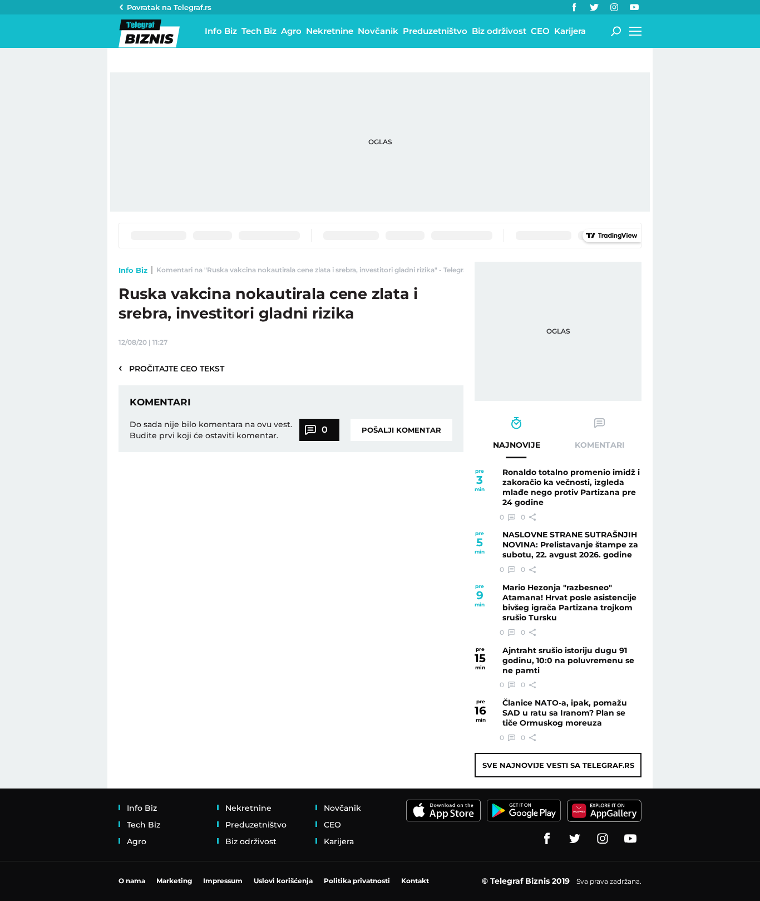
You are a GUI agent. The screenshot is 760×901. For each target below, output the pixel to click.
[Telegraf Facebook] (574, 7)
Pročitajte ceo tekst (171, 368)
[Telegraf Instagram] (614, 7)
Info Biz (133, 270)
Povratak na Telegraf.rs (169, 7)
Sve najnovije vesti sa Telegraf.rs (558, 765)
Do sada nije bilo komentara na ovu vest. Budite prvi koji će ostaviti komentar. (211, 429)
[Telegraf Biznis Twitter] (594, 7)
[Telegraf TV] (634, 7)
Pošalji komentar (401, 429)
